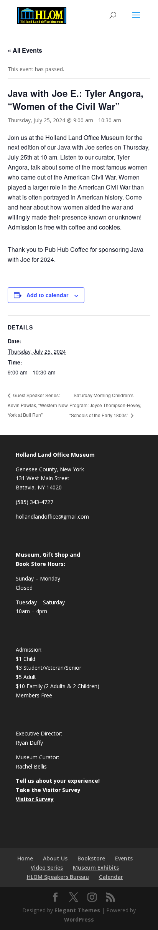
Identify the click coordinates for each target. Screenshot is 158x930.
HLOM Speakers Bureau (58, 876)
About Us (55, 858)
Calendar (111, 876)
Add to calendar (47, 295)
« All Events (25, 50)
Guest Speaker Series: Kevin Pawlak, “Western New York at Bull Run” (38, 405)
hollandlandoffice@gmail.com (52, 516)
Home (25, 858)
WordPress (79, 919)
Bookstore (91, 858)
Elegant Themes (77, 910)
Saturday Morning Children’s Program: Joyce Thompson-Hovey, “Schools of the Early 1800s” (105, 405)
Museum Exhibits (96, 867)
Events (124, 858)
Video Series (47, 867)
